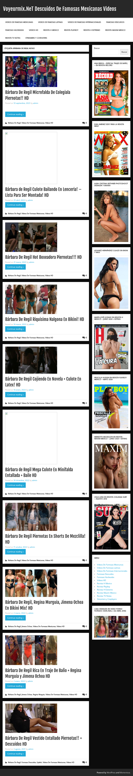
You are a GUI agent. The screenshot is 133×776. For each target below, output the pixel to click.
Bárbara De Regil (14, 123)
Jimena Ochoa (27, 626)
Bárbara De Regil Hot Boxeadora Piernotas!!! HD (43, 257)
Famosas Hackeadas (14, 30)
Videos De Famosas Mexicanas (19, 22)
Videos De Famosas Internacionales (84, 22)
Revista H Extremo (92, 30)
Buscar (97, 48)
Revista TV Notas (12, 38)
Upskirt (39, 762)
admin (35, 103)
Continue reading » (15, 114)
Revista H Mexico (51, 30)
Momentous (125, 772)
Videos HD (33, 30)
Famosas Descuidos (115, 22)
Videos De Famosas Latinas (50, 22)
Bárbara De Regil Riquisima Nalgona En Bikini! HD (44, 319)
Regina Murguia (39, 694)
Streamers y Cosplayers (36, 38)
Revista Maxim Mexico (115, 30)
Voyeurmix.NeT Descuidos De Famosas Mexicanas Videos (59, 9)
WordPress (111, 772)
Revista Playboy (71, 30)
